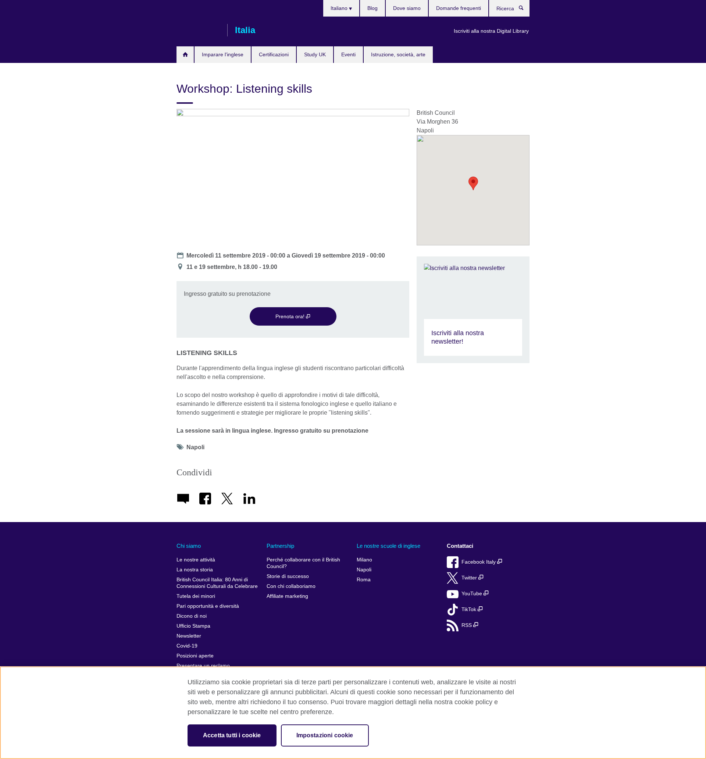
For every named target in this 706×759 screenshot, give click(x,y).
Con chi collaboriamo (291, 586)
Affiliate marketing (287, 596)
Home (185, 54)
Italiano (340, 8)
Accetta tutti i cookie (232, 735)
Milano (364, 560)
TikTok (469, 609)
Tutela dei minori (195, 596)
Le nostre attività (195, 560)
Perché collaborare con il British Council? (303, 563)
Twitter (469, 578)
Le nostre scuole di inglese (388, 546)
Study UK (315, 54)
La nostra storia (194, 569)
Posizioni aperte (195, 656)
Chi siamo (188, 546)
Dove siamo (407, 8)
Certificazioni (274, 54)
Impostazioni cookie (324, 735)
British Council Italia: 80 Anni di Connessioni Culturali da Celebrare (217, 583)
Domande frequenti (458, 8)
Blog (372, 8)
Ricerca (525, 9)
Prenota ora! (290, 316)
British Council (198, 30)
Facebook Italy (479, 562)
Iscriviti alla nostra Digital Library (491, 31)
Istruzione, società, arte (398, 54)
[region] (353, 712)
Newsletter (188, 636)
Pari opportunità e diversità (207, 606)
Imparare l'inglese (222, 54)
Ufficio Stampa (193, 626)
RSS (467, 625)
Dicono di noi (191, 616)
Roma (364, 579)
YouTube (472, 593)
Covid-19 (186, 646)
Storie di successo (288, 576)
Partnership (280, 546)
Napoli (364, 569)
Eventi (348, 54)
